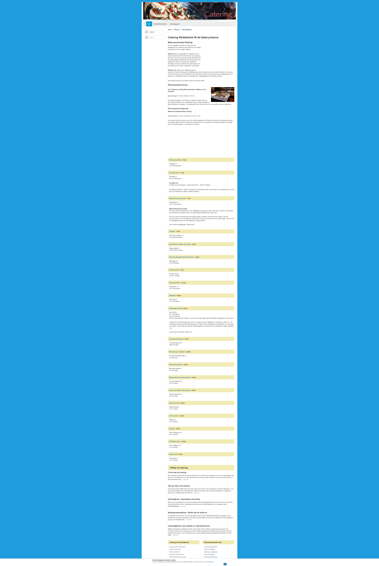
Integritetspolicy (209, 562)
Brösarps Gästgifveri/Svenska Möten (181, 257)
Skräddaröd (187, 29)
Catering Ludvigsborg (211, 552)
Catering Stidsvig (209, 549)
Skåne (177, 29)
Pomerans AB (173, 270)
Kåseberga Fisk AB (175, 308)
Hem (149, 24)
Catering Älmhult (174, 552)
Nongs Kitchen (174, 403)
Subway (172, 429)
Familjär (172, 231)
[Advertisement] (155, 73)
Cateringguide (174, 24)
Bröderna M (173, 454)
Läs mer (185, 479)
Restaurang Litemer (175, 365)
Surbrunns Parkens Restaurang (179, 390)
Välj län (152, 32)
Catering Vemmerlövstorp (177, 547)
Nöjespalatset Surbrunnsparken (180, 377)
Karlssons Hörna (175, 283)
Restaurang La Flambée (177, 352)
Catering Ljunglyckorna (176, 554)
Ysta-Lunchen (174, 416)
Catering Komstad (175, 549)
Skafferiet (172, 295)
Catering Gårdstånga (210, 557)
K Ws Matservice (174, 441)
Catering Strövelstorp (210, 547)
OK (225, 564)
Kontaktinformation (160, 24)
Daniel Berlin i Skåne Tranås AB (179, 244)
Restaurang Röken (175, 160)
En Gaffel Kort (174, 173)
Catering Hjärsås (209, 554)
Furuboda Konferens (176, 339)
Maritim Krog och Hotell (177, 198)
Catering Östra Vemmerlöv (177, 557)
